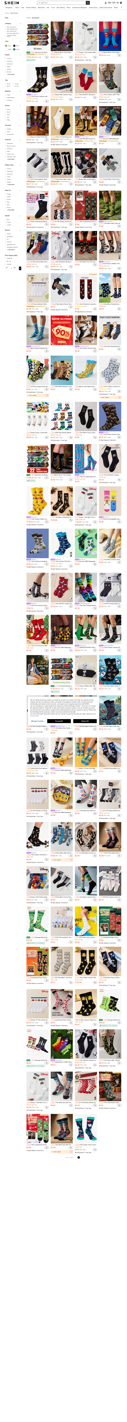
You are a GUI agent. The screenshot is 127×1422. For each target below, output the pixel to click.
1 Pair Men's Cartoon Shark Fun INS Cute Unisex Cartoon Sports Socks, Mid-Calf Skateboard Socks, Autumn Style (110, 559)
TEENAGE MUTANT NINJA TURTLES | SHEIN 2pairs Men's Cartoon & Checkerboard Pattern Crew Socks (86, 647)
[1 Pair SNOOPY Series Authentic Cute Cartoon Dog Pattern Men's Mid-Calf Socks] (62, 587)
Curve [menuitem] (53, 7)
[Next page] (81, 1157)
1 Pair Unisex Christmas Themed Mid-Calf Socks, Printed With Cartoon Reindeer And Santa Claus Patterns (38, 855)
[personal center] (105, 3)
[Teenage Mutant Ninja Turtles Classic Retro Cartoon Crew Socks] (37, 921)
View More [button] (11, 74)
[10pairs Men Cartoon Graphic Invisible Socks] (62, 78)
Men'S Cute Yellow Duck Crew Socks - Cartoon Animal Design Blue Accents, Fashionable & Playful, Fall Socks (86, 386)
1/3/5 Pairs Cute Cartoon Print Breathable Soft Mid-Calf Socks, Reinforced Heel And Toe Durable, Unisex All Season (86, 937)
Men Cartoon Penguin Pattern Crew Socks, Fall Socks (38, 348)
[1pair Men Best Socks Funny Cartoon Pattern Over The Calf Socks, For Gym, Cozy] (86, 121)
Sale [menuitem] (22, 7)
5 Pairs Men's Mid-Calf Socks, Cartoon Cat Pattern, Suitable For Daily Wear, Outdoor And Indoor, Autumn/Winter (62, 853)
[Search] (88, 3)
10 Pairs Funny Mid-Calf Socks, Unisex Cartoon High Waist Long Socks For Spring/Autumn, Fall (38, 262)
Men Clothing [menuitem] (61, 7)
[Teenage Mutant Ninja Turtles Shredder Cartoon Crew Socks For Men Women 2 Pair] (37, 1044)
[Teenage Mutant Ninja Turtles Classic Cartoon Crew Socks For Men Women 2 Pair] (110, 1004)
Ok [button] (20, 268)
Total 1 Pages (70, 1157)
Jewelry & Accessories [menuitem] (105, 7)
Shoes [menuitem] (68, 7)
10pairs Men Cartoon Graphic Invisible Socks (62, 94)
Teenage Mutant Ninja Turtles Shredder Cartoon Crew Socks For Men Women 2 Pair (38, 1060)
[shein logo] (11, 2)
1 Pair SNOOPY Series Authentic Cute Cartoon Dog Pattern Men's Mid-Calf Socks (62, 603)
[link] (109, 2)
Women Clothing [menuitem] (31, 7)
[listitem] (38, 41)
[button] (117, 3)
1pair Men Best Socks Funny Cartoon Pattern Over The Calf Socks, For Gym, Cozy (86, 139)
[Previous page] (76, 1157)
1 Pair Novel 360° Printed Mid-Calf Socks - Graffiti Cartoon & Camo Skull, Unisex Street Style (110, 1060)
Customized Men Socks (108, 937)
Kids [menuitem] (48, 7)
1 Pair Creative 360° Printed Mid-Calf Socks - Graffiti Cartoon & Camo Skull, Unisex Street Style (110, 94)
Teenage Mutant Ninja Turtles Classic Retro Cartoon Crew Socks (38, 937)
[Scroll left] (119, 7)
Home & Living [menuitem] (93, 7)
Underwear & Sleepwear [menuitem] (79, 7)
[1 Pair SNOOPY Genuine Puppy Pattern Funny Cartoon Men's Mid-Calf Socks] (86, 78)
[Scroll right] (121, 7)
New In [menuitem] (17, 7)
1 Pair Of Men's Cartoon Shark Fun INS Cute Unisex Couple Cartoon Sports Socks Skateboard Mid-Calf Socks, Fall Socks (110, 386)
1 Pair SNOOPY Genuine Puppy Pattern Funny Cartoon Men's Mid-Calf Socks (86, 94)
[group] (13, 27)
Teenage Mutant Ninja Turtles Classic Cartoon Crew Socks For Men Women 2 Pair (110, 1020)
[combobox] (34, 18)
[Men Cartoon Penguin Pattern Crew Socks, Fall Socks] (37, 330)
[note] (30, 60)
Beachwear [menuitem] (41, 7)
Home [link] (7, 13)
